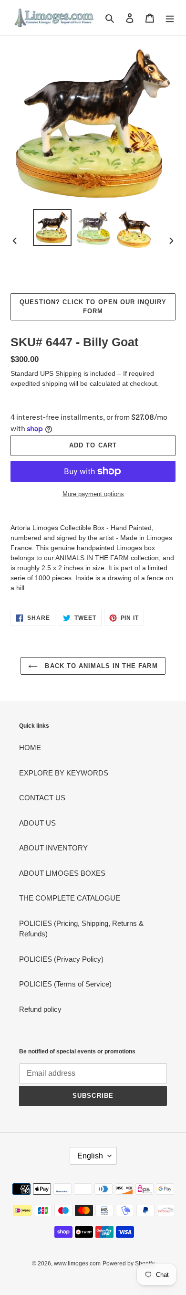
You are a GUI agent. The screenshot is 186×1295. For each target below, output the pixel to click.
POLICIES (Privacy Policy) (61, 959)
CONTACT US (42, 798)
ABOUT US (37, 823)
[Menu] (170, 18)
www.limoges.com (77, 1263)
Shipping (68, 373)
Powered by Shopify (129, 1263)
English (90, 1156)
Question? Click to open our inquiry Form (93, 306)
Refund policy (40, 1009)
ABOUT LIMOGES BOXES (62, 873)
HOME (30, 747)
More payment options (93, 494)
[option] (52, 227)
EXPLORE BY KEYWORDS (63, 773)
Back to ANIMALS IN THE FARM (99, 665)
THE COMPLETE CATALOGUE (69, 898)
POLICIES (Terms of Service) (65, 984)
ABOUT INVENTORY (53, 848)
